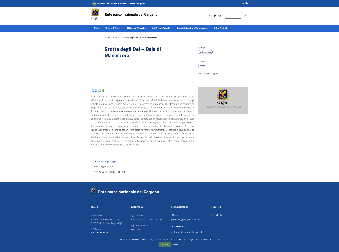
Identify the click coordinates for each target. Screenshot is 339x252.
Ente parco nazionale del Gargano (131, 14)
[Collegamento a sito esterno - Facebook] (210, 15)
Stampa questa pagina (208, 73)
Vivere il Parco (112, 28)
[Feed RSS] (246, 2)
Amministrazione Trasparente (192, 28)
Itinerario (117, 37)
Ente (96, 28)
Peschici (203, 65)
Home (107, 37)
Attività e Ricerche (136, 28)
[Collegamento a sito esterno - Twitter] (214, 15)
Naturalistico (205, 52)
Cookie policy (177, 244)
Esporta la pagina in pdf (105, 161)
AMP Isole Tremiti (161, 28)
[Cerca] (245, 15)
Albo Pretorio (221, 28)
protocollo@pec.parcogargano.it (187, 219)
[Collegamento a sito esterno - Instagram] (219, 15)
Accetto (165, 244)
